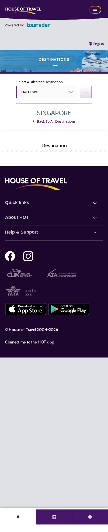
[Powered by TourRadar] (28, 25)
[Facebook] (10, 256)
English (98, 44)
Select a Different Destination (39, 82)
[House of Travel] (23, 10)
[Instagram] (28, 256)
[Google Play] (68, 309)
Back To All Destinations (56, 121)
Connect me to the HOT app (29, 341)
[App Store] (25, 309)
